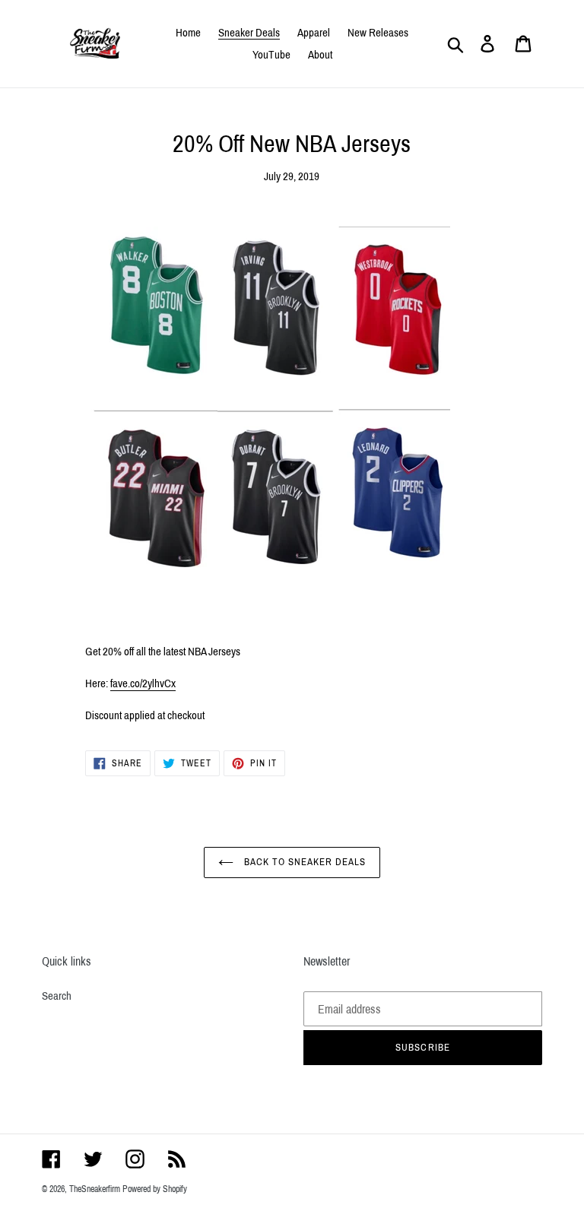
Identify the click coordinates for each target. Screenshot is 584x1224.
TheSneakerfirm (94, 1189)
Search (56, 996)
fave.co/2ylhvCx (143, 683)
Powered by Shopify (154, 1189)
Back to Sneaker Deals (304, 862)
